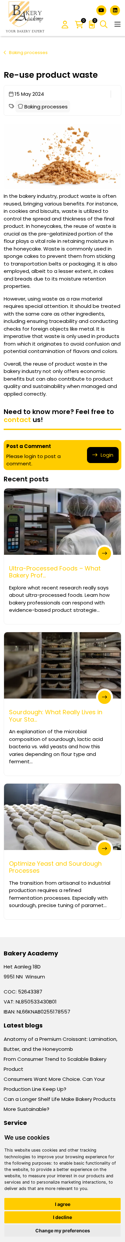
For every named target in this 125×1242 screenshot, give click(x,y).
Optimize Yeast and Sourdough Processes (55, 867)
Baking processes (28, 52)
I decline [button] (62, 1217)
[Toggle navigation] (117, 24)
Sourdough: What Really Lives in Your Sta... (55, 716)
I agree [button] (62, 1204)
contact (17, 419)
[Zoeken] (104, 24)
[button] (65, 25)
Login (107, 454)
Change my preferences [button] (62, 1230)
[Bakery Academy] (26, 18)
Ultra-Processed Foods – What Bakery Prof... (55, 572)
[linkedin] (115, 9)
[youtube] (102, 9)
